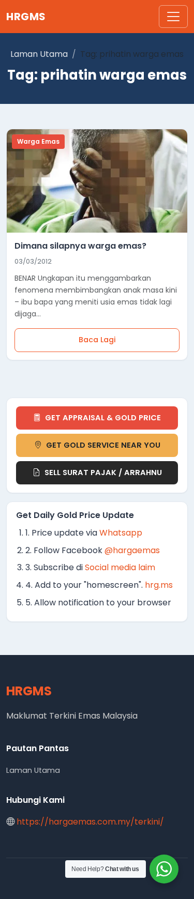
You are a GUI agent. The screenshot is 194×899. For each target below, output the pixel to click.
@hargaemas (132, 550)
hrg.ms (159, 585)
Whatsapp (120, 533)
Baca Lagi (97, 339)
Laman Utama (39, 54)
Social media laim (120, 567)
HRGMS (26, 16)
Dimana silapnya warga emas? (80, 246)
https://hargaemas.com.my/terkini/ (90, 822)
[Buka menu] (173, 16)
